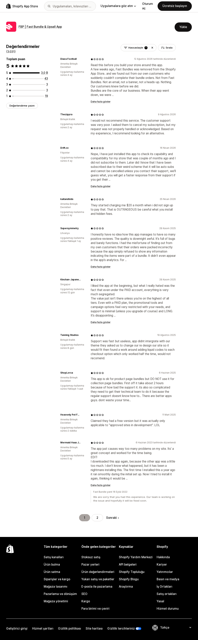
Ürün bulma (52, 564)
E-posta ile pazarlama (96, 586)
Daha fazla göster (100, 101)
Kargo (85, 601)
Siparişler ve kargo (57, 579)
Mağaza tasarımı (55, 586)
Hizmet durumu (168, 608)
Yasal (160, 601)
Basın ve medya (168, 579)
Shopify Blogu (129, 579)
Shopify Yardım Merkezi (136, 557)
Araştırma (126, 586)
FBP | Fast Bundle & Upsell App (40, 27)
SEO (84, 594)
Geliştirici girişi (16, 628)
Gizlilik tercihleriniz (121, 628)
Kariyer (162, 564)
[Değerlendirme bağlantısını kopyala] (78, 59)
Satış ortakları (167, 594)
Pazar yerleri (90, 564)
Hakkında (163, 557)
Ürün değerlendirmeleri (97, 572)
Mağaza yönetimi (56, 601)
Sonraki (111, 518)
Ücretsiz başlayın (174, 6)
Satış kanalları (54, 557)
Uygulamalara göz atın (117, 6)
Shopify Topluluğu (131, 572)
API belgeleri (128, 564)
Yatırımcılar (165, 572)
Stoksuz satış (90, 557)
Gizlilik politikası (69, 628)
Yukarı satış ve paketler (97, 579)
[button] (152, 47)
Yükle (183, 27)
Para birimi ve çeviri (95, 608)
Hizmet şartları (42, 628)
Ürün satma (52, 572)
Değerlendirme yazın (22, 105)
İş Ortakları (164, 586)
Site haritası (94, 628)
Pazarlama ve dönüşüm (60, 594)
